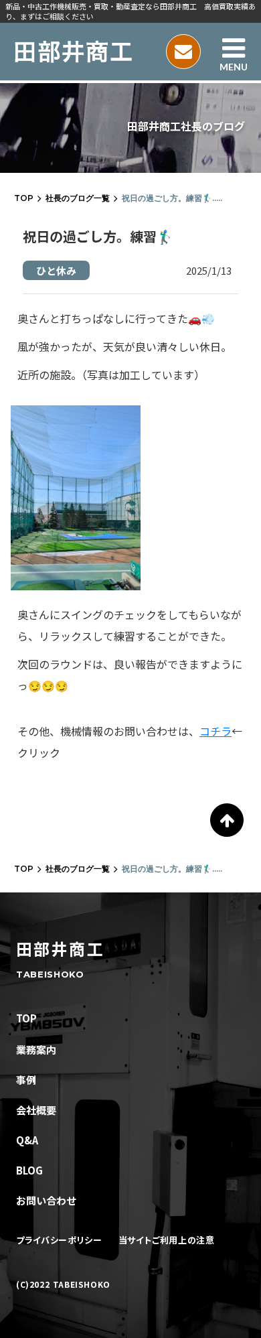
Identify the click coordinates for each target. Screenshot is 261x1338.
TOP (23, 198)
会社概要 (36, 1110)
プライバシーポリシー (59, 1240)
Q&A (27, 1140)
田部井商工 (60, 949)
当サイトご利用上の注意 (166, 1240)
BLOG (29, 1170)
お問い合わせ (46, 1200)
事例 (26, 1080)
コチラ (215, 731)
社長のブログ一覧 (78, 198)
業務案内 (36, 1050)
